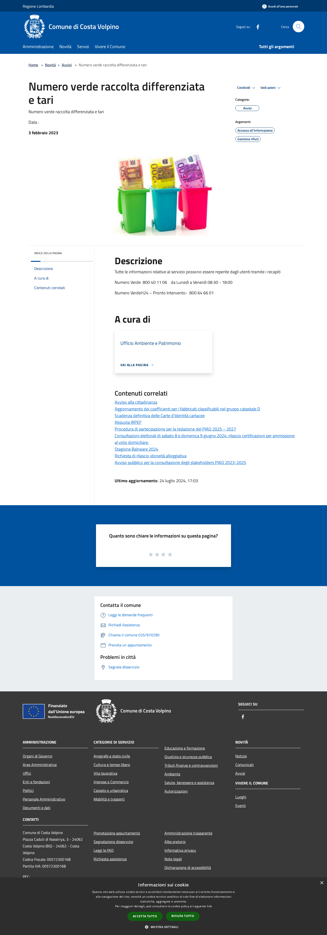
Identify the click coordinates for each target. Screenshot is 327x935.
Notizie (241, 756)
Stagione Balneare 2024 (136, 449)
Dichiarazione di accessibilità (187, 867)
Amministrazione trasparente (188, 833)
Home (33, 65)
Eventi (240, 805)
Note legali (173, 859)
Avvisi (67, 65)
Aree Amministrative (40, 764)
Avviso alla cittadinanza (136, 402)
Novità (50, 65)
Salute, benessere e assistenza (189, 782)
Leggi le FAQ (104, 850)
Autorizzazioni (176, 791)
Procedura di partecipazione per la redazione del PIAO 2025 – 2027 (175, 429)
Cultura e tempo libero (112, 764)
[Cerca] (298, 26)
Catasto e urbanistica (111, 790)
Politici (28, 790)
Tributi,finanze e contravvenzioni (191, 765)
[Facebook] (256, 26)
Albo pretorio (175, 842)
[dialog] (163, 906)
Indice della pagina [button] (48, 253)
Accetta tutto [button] (145, 916)
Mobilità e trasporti (109, 799)
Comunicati (244, 764)
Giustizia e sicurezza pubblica (188, 757)
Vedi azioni (268, 87)
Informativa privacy (180, 850)
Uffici (27, 773)
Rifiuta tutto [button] (182, 916)
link (209, 906)
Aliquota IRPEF (128, 422)
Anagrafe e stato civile (112, 756)
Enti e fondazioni (36, 782)
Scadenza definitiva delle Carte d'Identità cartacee (160, 415)
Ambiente (172, 774)
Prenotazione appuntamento (117, 833)
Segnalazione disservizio (113, 842)
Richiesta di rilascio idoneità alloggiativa (150, 456)
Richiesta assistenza (110, 859)
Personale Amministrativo (44, 799)
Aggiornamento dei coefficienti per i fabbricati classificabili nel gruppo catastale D (187, 409)
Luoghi (240, 797)
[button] (163, 926)
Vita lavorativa (105, 773)
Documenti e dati (37, 808)
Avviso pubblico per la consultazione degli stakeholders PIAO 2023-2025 (180, 462)
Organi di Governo (37, 756)
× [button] (321, 883)
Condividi (244, 87)
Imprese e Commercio (111, 782)
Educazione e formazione (184, 748)
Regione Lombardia (38, 6)
